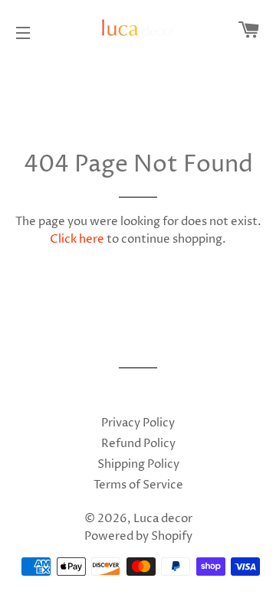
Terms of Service (138, 485)
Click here (77, 239)
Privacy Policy (138, 423)
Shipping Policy (138, 464)
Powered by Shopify (138, 536)
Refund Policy (138, 444)
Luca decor (162, 519)
